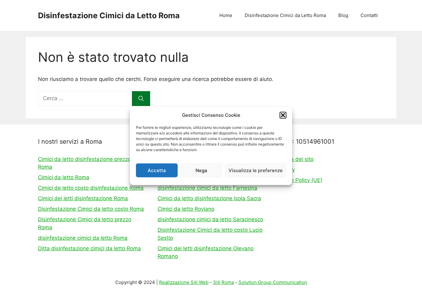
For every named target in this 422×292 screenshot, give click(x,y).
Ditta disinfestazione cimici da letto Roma (89, 248)
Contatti (369, 15)
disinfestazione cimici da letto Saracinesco (210, 219)
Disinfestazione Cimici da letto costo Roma (91, 209)
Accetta (157, 170)
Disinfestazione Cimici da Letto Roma (109, 15)
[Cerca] (141, 98)
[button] (283, 115)
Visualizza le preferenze (256, 170)
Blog (343, 15)
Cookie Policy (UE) (299, 180)
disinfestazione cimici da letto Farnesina (207, 188)
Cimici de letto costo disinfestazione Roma (91, 188)
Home (225, 15)
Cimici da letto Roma (63, 177)
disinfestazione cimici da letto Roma (83, 238)
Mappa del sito (295, 159)
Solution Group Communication (272, 282)
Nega (201, 170)
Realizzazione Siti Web (184, 282)
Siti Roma (223, 282)
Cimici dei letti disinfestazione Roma (83, 198)
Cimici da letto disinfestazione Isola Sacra (209, 198)
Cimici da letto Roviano (186, 209)
